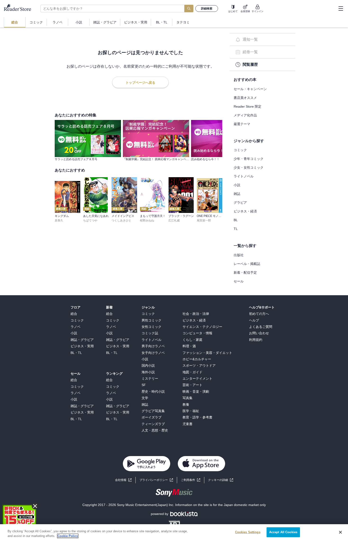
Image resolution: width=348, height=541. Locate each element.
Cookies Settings (247, 532)
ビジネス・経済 (245, 211)
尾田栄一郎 (204, 220)
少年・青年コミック (248, 159)
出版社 (239, 255)
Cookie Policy (68, 536)
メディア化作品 (245, 115)
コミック (240, 150)
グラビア (240, 202)
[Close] (340, 532)
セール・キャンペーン (250, 89)
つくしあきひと (121, 220)
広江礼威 (174, 220)
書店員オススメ (245, 98)
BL (236, 220)
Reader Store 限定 (247, 106)
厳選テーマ (242, 124)
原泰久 (59, 220)
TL (236, 229)
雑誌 (237, 194)
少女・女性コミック (248, 167)
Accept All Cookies (283, 532)
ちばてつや (90, 220)
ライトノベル (244, 176)
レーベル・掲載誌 (247, 264)
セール (239, 281)
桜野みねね (147, 220)
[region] (174, 532)
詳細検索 (206, 8)
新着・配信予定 (245, 272)
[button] (220, 480)
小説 (237, 185)
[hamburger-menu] (340, 8)
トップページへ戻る (140, 82)
